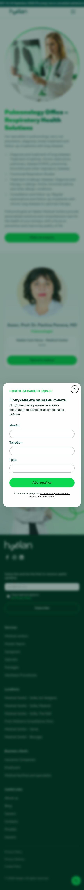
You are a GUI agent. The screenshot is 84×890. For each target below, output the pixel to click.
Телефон (15, 442)
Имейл (14, 425)
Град (13, 460)
